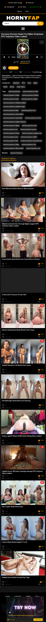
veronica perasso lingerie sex (31, 133)
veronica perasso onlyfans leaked (14, 103)
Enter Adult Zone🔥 (16, 3)
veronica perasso (14, 91)
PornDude (30, 3)
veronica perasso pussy (28, 129)
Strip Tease (21, 87)
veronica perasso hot (29, 110)
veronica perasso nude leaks (12, 118)
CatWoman (13, 68)
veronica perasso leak (10, 141)
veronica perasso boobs (11, 133)
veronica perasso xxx (33, 148)
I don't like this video (17, 62)
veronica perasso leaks (11, 99)
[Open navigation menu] (23, 29)
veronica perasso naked (29, 99)
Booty (12, 87)
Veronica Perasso (16, 153)
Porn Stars (23, 7)
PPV (23, 83)
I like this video (14, 62)
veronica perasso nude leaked (13, 114)
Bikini (35, 83)
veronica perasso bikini (11, 110)
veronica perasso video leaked (13, 148)
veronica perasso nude (30, 91)
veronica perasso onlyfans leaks (14, 106)
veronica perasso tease (33, 118)
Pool (29, 83)
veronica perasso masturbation (31, 141)
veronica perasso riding (11, 144)
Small (5, 87)
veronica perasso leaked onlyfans (14, 122)
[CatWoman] (4, 67)
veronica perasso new (29, 125)
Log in (27, 11)
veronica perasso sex (29, 144)
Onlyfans (16, 83)
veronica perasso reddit (29, 137)
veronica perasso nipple (11, 125)
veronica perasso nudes (11, 95)
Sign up (19, 11)
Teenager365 (10, 7)
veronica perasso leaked (30, 95)
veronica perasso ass (10, 129)
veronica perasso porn (10, 137)
